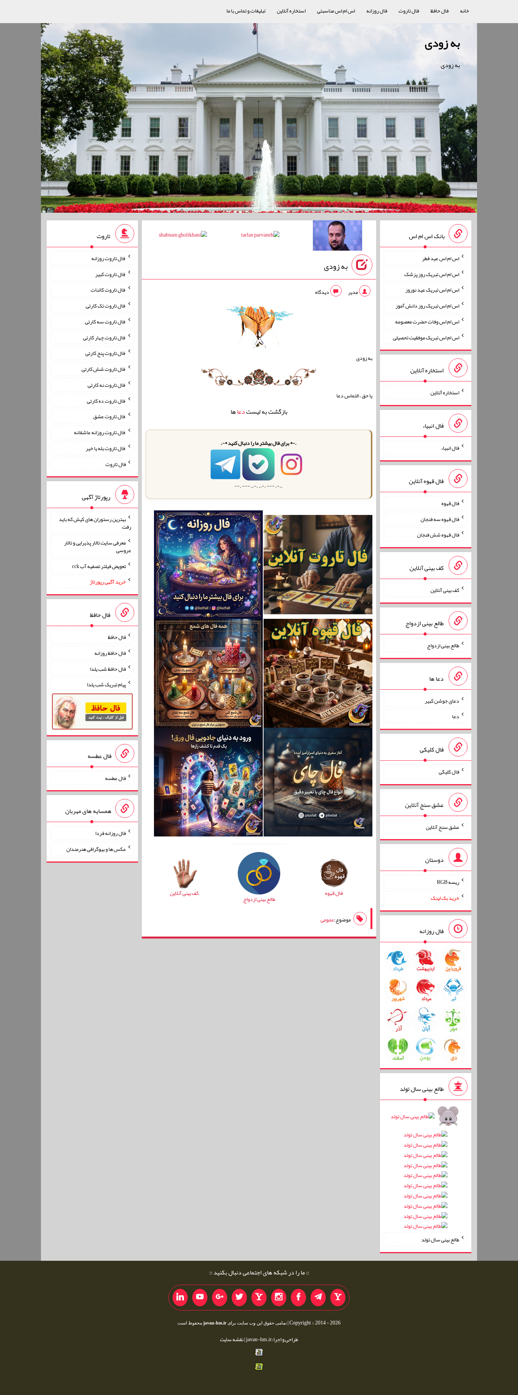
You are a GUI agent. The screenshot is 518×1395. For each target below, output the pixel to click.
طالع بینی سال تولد (440, 1239)
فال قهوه (450, 503)
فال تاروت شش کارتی (104, 369)
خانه (464, 10)
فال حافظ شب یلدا (108, 668)
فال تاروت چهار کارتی (104, 337)
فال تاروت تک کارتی (106, 305)
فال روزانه (376, 10)
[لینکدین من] (180, 1297)
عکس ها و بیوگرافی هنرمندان (96, 849)
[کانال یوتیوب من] (199, 1297)
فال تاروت (409, 10)
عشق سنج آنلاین (442, 826)
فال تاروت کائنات (108, 289)
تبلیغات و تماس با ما (245, 10)
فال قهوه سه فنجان (440, 518)
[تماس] (259, 1297)
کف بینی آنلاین (444, 590)
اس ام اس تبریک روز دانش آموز (427, 305)
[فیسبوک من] (298, 1297)
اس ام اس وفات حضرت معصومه (427, 321)
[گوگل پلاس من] (219, 1297)
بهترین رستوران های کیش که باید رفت (95, 523)
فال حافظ (439, 10)
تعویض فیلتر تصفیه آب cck (99, 565)
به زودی (442, 42)
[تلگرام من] (318, 1297)
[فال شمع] (208, 675)
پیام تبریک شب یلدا (106, 684)
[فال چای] (318, 783)
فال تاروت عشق (109, 416)
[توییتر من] (239, 1297)
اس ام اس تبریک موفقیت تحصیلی (426, 337)
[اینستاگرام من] (278, 1297)
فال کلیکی (449, 771)
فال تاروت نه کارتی (107, 385)
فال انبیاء (450, 448)
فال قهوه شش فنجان (438, 534)
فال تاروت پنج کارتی (105, 353)
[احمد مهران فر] (337, 237)
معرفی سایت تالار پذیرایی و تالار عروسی (97, 546)
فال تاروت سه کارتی (105, 321)
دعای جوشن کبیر (442, 700)
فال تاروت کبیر (110, 273)
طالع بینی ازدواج (443, 645)
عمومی (327, 919)
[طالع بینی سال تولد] (425, 1174)
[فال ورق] (208, 783)
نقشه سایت (231, 1339)
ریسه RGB (448, 882)
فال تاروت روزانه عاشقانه (100, 432)
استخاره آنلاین (291, 10)
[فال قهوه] (318, 675)
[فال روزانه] (208, 566)
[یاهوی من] (337, 1297)
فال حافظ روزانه (110, 653)
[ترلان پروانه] (260, 236)
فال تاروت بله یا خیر (106, 448)
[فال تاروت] (318, 566)
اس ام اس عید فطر (440, 258)
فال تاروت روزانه (108, 258)
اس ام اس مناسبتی (336, 10)
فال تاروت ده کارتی (106, 400)
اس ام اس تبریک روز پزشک (431, 273)
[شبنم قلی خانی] (183, 236)
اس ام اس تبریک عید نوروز (432, 289)
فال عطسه (115, 777)
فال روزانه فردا (110, 833)
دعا (241, 411)
